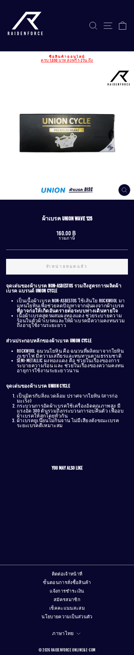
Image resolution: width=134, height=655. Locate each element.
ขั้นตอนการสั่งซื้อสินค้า (67, 582)
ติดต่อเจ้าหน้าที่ (67, 574)
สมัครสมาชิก (67, 599)
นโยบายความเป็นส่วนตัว (66, 616)
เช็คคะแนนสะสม (67, 608)
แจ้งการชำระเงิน (67, 591)
